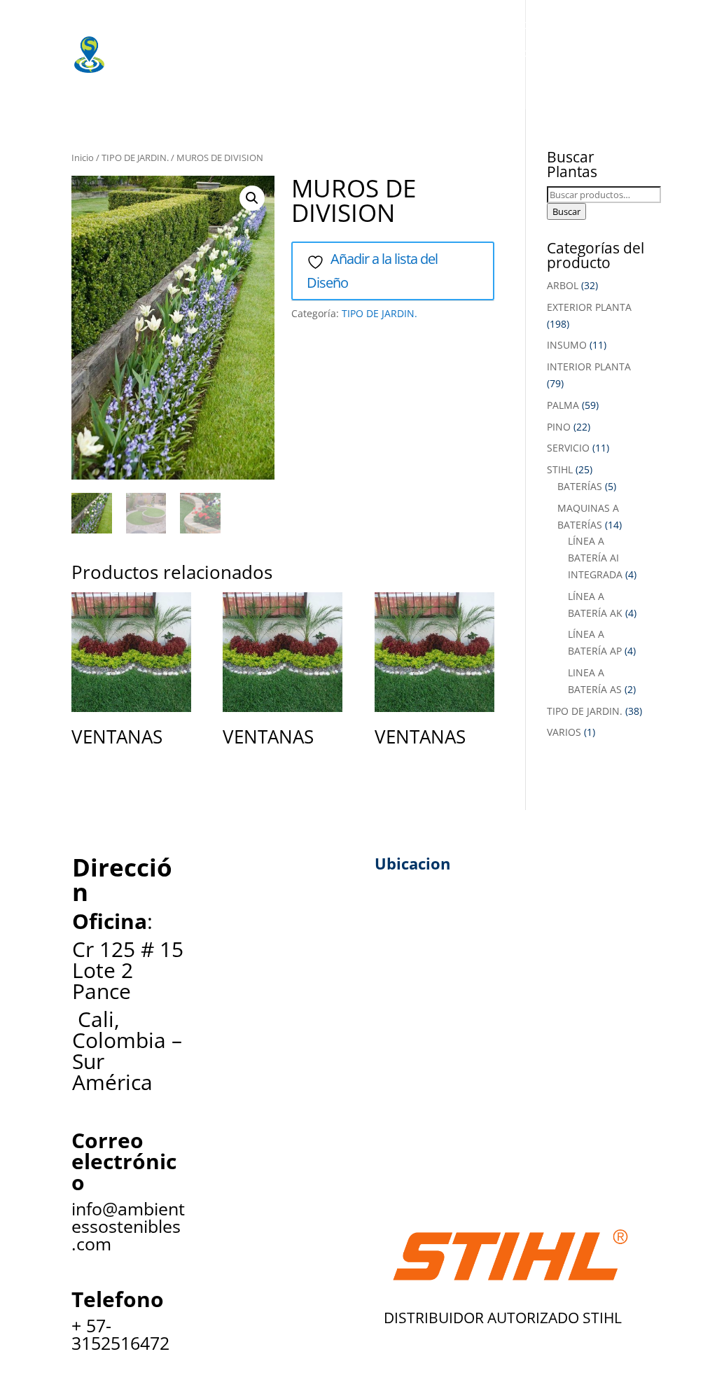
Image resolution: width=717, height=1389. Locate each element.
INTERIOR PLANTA (589, 366)
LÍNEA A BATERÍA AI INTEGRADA (595, 557)
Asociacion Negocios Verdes (563, 52)
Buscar (566, 211)
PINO (559, 426)
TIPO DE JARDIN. (135, 157)
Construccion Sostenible (379, 52)
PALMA (563, 405)
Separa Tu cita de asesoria (213, 80)
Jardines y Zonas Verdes (207, 52)
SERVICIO (568, 447)
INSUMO (567, 344)
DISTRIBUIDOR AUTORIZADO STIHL (503, 1317)
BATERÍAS (579, 486)
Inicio (82, 157)
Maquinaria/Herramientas (469, 24)
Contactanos (346, 80)
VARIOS (564, 732)
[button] (252, 198)
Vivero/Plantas (332, 24)
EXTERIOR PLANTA (589, 307)
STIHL (560, 469)
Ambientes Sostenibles (204, 24)
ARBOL (562, 285)
